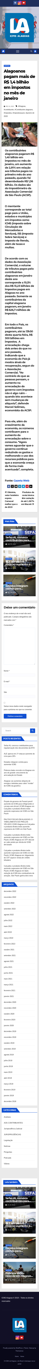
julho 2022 (8, 920)
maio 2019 (8, 1072)
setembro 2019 (10, 1049)
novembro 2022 (10, 897)
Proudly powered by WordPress (13, 1348)
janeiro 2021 (9, 996)
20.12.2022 (11, 1205)
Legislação (8, 1140)
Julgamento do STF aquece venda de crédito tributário (19, 857)
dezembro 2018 (10, 1101)
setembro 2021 (10, 955)
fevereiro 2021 (9, 990)
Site (5, 692)
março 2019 (8, 1084)
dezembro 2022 (10, 891)
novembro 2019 (10, 1037)
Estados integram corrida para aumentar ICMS (17, 588)
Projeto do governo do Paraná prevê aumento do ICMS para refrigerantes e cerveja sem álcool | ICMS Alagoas (19, 804)
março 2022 (8, 938)
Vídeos (6, 1164)
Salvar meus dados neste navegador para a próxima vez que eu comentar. (18, 707)
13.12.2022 (11, 1255)
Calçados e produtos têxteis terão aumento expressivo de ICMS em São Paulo (19, 811)
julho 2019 (8, 1060)
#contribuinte (9, 110)
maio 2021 (8, 979)
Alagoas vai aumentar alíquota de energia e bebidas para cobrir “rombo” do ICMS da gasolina (19, 783)
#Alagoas (21, 106)
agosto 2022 (9, 915)
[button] (31, 51)
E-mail (7, 681)
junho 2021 (8, 973)
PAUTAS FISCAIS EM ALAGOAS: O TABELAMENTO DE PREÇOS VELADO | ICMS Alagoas (18, 821)
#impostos (8, 113)
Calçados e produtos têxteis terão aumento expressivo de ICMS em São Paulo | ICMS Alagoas (19, 837)
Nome (7, 671)
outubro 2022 (9, 903)
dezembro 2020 (10, 1002)
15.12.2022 (11, 1230)
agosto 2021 (9, 961)
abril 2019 (8, 1078)
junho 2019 (8, 1066)
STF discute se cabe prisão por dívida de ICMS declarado (19, 842)
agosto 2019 (9, 1055)
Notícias (7, 65)
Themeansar (19, 1351)
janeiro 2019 (9, 1095)
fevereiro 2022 (9, 944)
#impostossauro (19, 113)
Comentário (9, 625)
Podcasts (7, 1158)
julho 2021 (8, 967)
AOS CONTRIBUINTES (13, 1123)
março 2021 (8, 985)
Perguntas (8, 1152)
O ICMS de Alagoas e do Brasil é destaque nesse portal (19, 1362)
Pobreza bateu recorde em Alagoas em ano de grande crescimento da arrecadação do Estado (19, 772)
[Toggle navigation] (18, 51)
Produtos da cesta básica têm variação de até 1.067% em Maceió (27, 498)
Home (17, 1356)
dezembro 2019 (10, 1031)
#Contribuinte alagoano (24, 110)
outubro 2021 (9, 950)
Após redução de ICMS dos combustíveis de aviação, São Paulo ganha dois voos (19, 873)
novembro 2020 (10, 1008)
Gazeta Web (21, 480)
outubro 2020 (9, 1014)
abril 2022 (8, 932)
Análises (7, 1117)
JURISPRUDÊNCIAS (12, 1134)
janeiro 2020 (9, 1025)
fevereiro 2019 (9, 1090)
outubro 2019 (9, 1043)
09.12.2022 (11, 1280)
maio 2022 (8, 926)
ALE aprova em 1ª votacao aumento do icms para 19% (19, 564)
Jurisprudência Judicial (13, 1129)
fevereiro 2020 (9, 1020)
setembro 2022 (10, 909)
